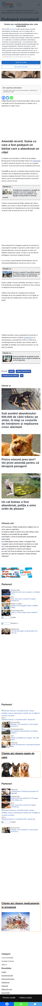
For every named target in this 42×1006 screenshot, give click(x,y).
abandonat (36, 161)
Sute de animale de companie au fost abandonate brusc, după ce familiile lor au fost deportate (26, 358)
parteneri (12, 29)
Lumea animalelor (7, 958)
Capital (4, 972)
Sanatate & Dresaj (8, 961)
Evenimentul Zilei (7, 975)
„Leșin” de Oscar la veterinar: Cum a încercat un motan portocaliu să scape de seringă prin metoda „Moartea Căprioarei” (21, 553)
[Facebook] (3, 98)
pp (21, 375)
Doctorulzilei (6, 993)
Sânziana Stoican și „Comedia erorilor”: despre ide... (19, 719)
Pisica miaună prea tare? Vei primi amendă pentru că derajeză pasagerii (20, 463)
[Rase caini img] (16, 776)
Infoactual (5, 986)
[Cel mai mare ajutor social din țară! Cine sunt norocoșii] (6, 631)
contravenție (28, 337)
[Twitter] (7, 98)
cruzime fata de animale (10, 375)
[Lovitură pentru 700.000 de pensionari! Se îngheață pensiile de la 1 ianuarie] (6, 792)
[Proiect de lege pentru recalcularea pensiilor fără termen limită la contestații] (6, 745)
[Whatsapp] (11, 98)
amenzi (11, 371)
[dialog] (21, 46)
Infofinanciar (6, 982)
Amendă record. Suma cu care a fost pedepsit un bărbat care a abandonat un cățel (20, 91)
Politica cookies (25, 998)
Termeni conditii (9, 998)
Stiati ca (4, 964)
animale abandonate (23, 371)
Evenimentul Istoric (8, 979)
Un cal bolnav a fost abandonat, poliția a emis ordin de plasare (19, 505)
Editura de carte (7, 989)
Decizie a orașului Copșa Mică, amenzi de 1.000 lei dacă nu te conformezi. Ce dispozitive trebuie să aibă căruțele (26, 274)
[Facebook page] (17, 577)
